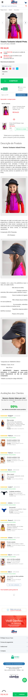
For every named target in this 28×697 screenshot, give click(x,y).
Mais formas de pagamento (7, 61)
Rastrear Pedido (9, 638)
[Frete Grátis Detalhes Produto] (22, 88)
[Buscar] (26, 5)
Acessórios (16, 9)
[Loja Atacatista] (14, 610)
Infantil (10, 9)
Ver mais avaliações (14, 585)
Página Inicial (4, 9)
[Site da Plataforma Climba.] (14, 676)
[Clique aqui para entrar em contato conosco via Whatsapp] (24, 680)
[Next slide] (25, 22)
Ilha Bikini (14, 2)
